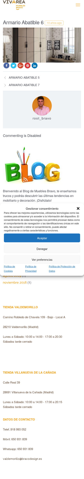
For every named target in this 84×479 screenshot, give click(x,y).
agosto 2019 (12, 276)
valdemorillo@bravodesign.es (22, 458)
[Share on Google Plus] (20, 65)
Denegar (42, 248)
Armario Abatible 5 (24, 77)
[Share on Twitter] (13, 65)
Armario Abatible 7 (24, 85)
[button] (78, 208)
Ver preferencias (42, 259)
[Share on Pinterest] (27, 65)
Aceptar (42, 238)
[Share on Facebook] (6, 65)
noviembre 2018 (15, 282)
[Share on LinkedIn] (35, 65)
